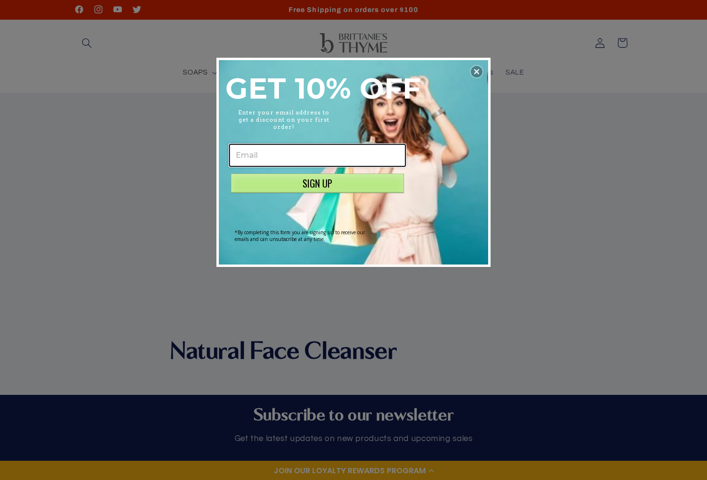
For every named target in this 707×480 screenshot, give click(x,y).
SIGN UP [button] (317, 183)
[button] (476, 71)
